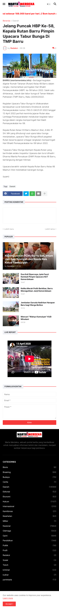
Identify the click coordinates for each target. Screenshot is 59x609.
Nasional (29, 526)
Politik (29, 545)
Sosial (29, 560)
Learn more (8, 598)
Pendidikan (29, 540)
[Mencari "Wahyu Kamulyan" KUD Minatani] (11, 320)
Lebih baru (9, 229)
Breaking (29, 472)
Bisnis (29, 467)
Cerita (29, 482)
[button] (4, 4)
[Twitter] (26, 193)
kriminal (29, 570)
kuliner (29, 575)
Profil (29, 550)
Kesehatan (29, 516)
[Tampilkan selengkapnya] (44, 193)
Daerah (15, 21)
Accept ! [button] (9, 604)
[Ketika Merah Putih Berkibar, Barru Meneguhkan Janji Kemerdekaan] (11, 292)
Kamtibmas (29, 511)
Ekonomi (29, 496)
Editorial (29, 491)
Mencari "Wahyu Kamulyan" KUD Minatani (36, 317)
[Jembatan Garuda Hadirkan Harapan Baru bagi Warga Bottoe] (11, 306)
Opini (29, 535)
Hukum (29, 501)
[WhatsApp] (32, 193)
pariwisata (29, 579)
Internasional (29, 506)
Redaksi (29, 555)
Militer (29, 521)
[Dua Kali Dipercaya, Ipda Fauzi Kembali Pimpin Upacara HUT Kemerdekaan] (11, 278)
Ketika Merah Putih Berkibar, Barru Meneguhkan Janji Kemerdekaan (37, 289)
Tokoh (29, 565)
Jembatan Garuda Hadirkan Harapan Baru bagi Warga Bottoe (38, 303)
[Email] (38, 193)
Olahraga (29, 531)
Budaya (29, 477)
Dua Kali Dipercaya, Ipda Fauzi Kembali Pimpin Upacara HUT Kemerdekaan (35, 276)
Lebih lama (50, 229)
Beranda (6, 21)
